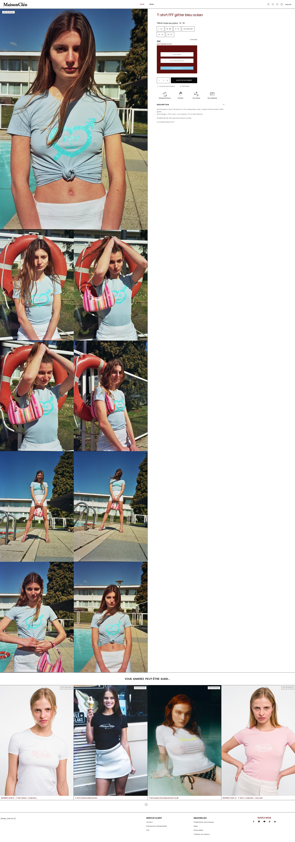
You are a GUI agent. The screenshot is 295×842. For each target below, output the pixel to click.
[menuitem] (288, 4)
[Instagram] (259, 821)
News (151, 4)
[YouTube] (264, 821)
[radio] (160, 28)
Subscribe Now (177, 68)
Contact (149, 822)
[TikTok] (269, 821)
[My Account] (268, 4)
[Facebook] (253, 821)
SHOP (142, 4)
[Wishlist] (277, 4)
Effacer (194, 39)
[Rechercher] (273, 4)
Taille (167, 23)
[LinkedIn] (275, 821)
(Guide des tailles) (170, 23)
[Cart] (282, 4)
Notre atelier (198, 830)
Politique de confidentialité (156, 826)
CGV (147, 830)
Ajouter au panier (184, 80)
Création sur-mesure (201, 834)
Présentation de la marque (204, 822)
